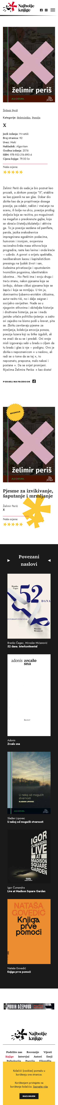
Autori (38, 1056)
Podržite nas (14, 1052)
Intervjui (23, 1056)
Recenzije (33, 1052)
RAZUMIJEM (29, 1096)
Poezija (36, 117)
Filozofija (45, 1061)
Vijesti (48, 1052)
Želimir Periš (10, 110)
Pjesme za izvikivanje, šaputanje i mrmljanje (28, 493)
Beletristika (23, 117)
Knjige (10, 1056)
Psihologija (14, 1061)
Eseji (49, 1056)
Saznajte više (40, 1087)
